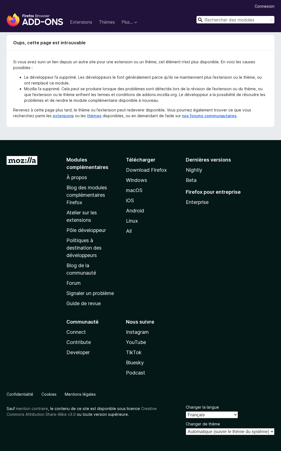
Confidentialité (20, 394)
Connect (76, 332)
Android (135, 211)
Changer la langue (202, 407)
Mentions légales (80, 394)
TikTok (134, 352)
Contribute (78, 342)
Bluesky (135, 362)
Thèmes (107, 22)
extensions (63, 115)
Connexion (264, 6)
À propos (76, 177)
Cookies (49, 394)
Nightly (194, 170)
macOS (134, 190)
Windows (136, 180)
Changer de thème (203, 424)
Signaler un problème (90, 293)
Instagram (137, 332)
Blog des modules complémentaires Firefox (86, 195)
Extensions (81, 22)
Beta (191, 180)
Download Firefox (146, 170)
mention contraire (32, 408)
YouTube (136, 342)
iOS (130, 200)
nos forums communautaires (209, 115)
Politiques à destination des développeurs (84, 247)
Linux (132, 221)
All (129, 231)
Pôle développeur (86, 230)
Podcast (135, 373)
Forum (73, 283)
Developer (78, 352)
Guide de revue (83, 303)
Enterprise (197, 202)
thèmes (94, 115)
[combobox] (235, 19)
